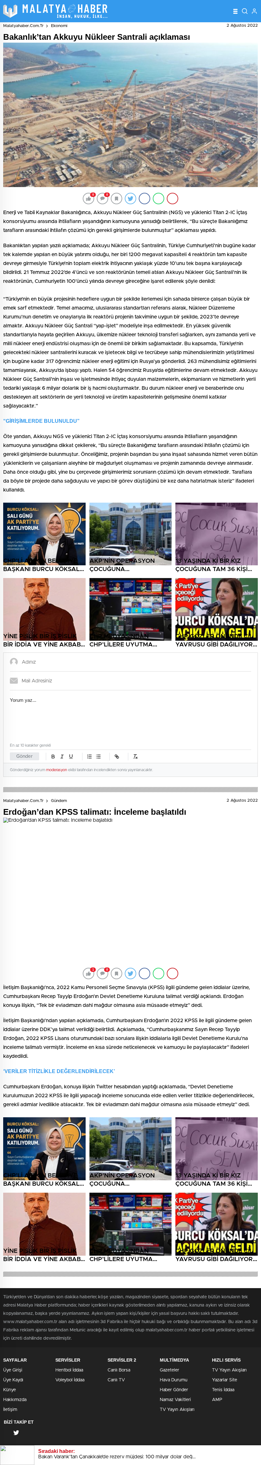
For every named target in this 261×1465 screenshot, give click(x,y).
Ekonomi (59, 26)
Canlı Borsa (119, 1370)
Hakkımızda (14, 1400)
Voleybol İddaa (69, 1380)
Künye (9, 1390)
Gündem (59, 801)
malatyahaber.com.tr (23, 26)
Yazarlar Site (224, 1380)
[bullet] (98, 756)
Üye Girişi (12, 1370)
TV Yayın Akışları (177, 1409)
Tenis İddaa (223, 1390)
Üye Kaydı (13, 1380)
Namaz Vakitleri (175, 1400)
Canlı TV (116, 1380)
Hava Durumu (173, 1380)
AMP (217, 1400)
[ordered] (89, 756)
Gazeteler (169, 1370)
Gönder (24, 756)
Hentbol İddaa (69, 1370)
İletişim (10, 1409)
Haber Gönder (174, 1390)
